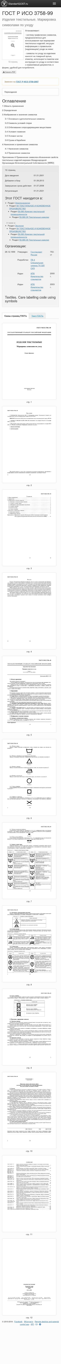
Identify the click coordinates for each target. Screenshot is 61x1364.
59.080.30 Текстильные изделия (34, 217)
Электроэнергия (22, 202)
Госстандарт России (36, 253)
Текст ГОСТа (37, 315)
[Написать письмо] (36, 1324)
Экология (19, 225)
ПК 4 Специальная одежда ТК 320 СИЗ (38, 264)
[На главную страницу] (4, 3)
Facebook (18, 1321)
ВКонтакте (28, 1321)
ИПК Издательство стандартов (37, 276)
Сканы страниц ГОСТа (15, 315)
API (32, 1324)
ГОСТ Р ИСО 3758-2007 (27, 81)
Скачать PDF (10, 72)
